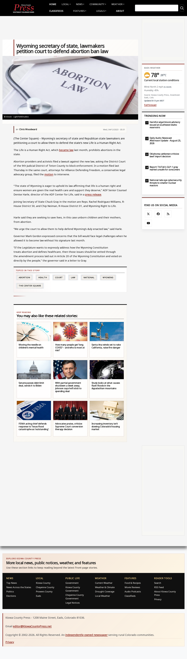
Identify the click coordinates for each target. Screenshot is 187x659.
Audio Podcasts (133, 591)
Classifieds (56, 10)
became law (66, 150)
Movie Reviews (132, 587)
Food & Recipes (133, 582)
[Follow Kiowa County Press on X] (148, 214)
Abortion (24, 277)
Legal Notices (72, 602)
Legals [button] (100, 10)
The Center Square (30, 285)
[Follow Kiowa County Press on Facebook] (158, 214)
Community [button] (97, 4)
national (89, 277)
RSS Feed (159, 587)
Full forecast (150, 105)
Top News (11, 582)
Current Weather (103, 582)
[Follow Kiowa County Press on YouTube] (148, 223)
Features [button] (79, 10)
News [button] (79, 4)
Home (52, 4)
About (120, 10)
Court (59, 277)
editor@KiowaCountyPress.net (32, 626)
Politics (10, 591)
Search (157, 582)
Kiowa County (43, 582)
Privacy (157, 599)
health (42, 277)
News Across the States (18, 587)
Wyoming (108, 277)
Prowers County (44, 591)
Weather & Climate (105, 587)
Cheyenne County (45, 587)
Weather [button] (117, 4)
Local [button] (65, 4)
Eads (38, 595)
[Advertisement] (163, 337)
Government (72, 582)
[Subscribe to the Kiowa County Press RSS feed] (168, 214)
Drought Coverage (104, 591)
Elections (11, 595)
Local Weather (102, 595)
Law (73, 277)
